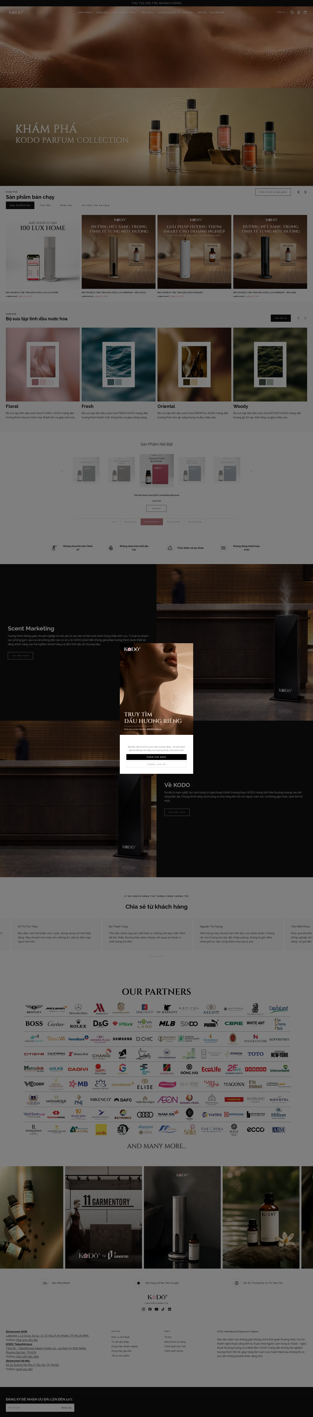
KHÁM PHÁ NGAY (156, 757)
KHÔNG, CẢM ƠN (156, 764)
